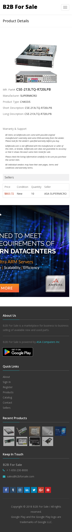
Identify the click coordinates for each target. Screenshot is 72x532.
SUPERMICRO (28, 95)
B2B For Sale (20, 6)
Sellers (7, 407)
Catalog (7, 397)
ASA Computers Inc (48, 342)
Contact (7, 402)
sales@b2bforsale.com (20, 476)
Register (8, 387)
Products (8, 392)
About (6, 377)
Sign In (7, 382)
